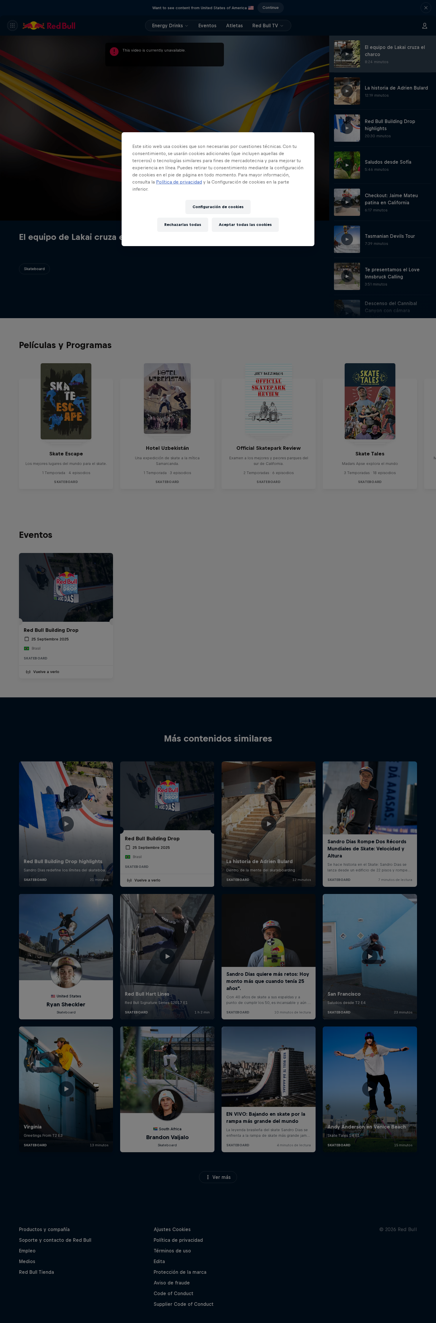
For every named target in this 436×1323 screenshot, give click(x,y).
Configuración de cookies (218, 207)
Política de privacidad (179, 181)
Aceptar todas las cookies (245, 224)
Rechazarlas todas (182, 224)
